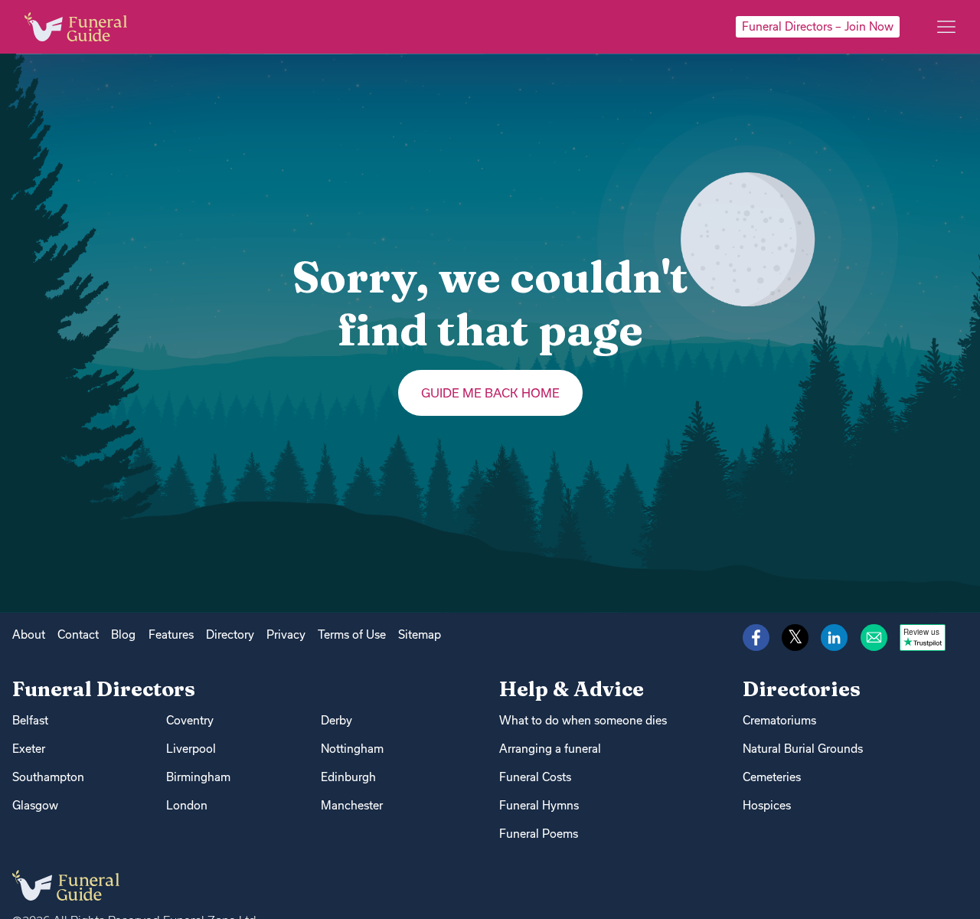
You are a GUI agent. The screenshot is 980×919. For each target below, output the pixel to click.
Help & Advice (571, 689)
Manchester (352, 805)
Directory (230, 634)
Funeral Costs (535, 776)
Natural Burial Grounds (803, 748)
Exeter (28, 748)
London (186, 805)
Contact (78, 634)
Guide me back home (490, 393)
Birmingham (198, 776)
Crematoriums (779, 720)
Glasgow (35, 805)
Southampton (48, 776)
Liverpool (191, 748)
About (28, 634)
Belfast (30, 720)
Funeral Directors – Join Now (817, 26)
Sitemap (419, 634)
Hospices (767, 805)
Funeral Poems (538, 833)
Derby (336, 720)
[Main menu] (946, 27)
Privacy (285, 634)
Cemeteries (772, 776)
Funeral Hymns (539, 805)
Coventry (190, 720)
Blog (123, 634)
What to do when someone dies (583, 720)
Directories (802, 689)
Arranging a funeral (550, 748)
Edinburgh (348, 776)
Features (171, 634)
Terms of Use (352, 634)
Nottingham (352, 748)
